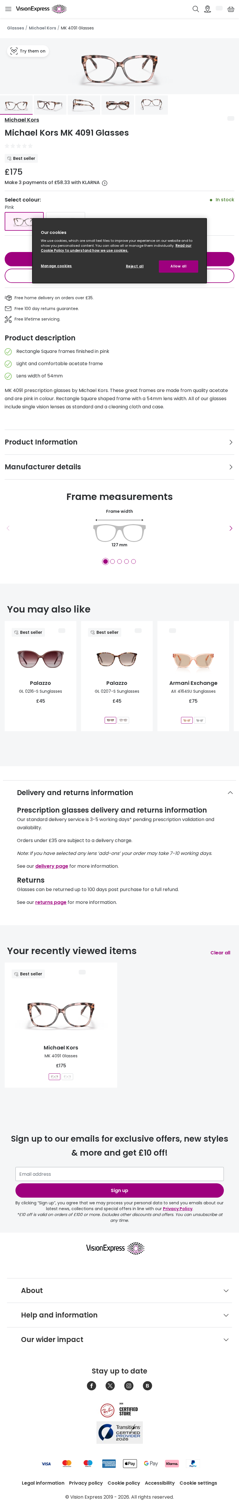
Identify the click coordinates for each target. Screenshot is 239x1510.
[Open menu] (8, 9)
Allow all (178, 266)
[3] (119, 561)
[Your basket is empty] (230, 9)
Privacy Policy (177, 1209)
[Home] (41, 9)
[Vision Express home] (119, 1248)
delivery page (51, 866)
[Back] (8, 528)
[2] (112, 561)
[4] (126, 561)
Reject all (135, 266)
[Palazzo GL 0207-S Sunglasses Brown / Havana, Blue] (123, 720)
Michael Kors (42, 28)
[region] (119, 251)
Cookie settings (198, 1483)
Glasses (15, 28)
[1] (105, 561)
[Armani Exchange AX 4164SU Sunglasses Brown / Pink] (187, 720)
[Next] (231, 528)
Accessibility (160, 1483)
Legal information (43, 1483)
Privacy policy (86, 1483)
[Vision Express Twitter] (110, 1385)
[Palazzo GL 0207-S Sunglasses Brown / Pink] (110, 720)
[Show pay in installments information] (104, 183)
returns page (50, 902)
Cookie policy (124, 1483)
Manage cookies (56, 266)
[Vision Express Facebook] (91, 1385)
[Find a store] (207, 9)
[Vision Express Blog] (147, 1385)
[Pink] (24, 221)
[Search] (195, 9)
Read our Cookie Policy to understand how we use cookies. (116, 248)
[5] (133, 561)
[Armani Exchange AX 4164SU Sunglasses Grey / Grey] (199, 720)
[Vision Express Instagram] (128, 1385)
